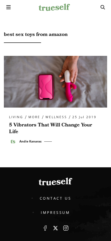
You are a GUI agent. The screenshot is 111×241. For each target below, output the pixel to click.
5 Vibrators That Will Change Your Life (50, 128)
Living (16, 117)
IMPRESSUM (55, 212)
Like (45, 228)
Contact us (56, 198)
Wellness (56, 117)
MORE (34, 117)
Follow (55, 228)
